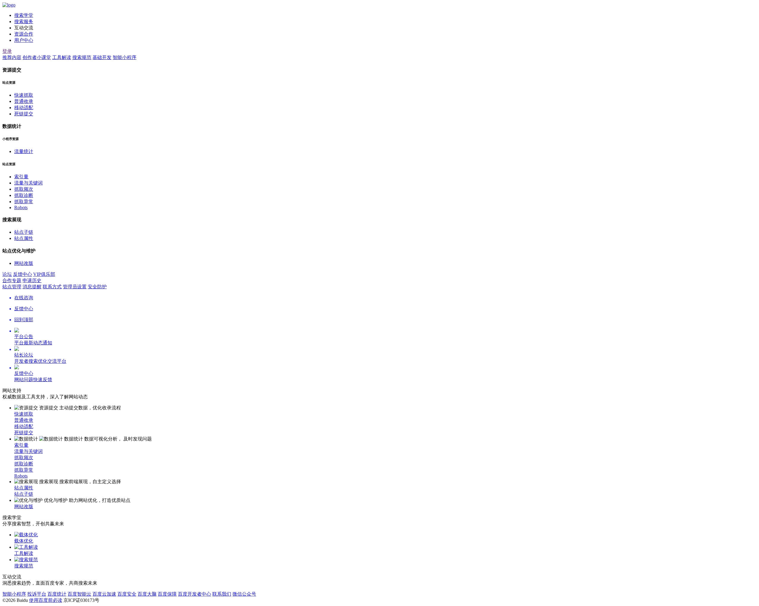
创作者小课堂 (37, 57)
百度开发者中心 (194, 594)
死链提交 (23, 113)
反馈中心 (22, 274)
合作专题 (11, 280)
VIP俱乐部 (44, 274)
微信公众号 (244, 594)
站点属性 (23, 238)
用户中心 (23, 40)
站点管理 (11, 286)
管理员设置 (75, 286)
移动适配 (23, 107)
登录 (7, 51)
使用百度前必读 (45, 600)
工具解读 (61, 57)
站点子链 (23, 232)
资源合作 (23, 33)
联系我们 (221, 594)
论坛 (7, 274)
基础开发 (102, 57)
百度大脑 (147, 594)
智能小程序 (124, 57)
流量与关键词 (28, 182)
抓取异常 (23, 201)
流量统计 (23, 151)
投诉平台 (36, 594)
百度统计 (56, 594)
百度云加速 (104, 594)
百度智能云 (79, 594)
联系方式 (52, 286)
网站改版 (23, 263)
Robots (21, 207)
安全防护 (97, 286)
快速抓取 (23, 95)
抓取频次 (23, 189)
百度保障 (167, 594)
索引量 (21, 176)
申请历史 (32, 280)
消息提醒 (32, 286)
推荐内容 (11, 57)
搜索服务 (23, 21)
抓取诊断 (23, 195)
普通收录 (23, 101)
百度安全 (126, 594)
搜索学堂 (23, 15)
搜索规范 (81, 57)
